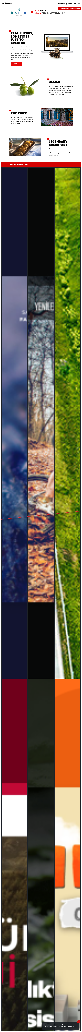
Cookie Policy (71, 1026)
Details (16, 63)
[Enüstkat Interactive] (7, 4)
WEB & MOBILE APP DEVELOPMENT (70, 8)
